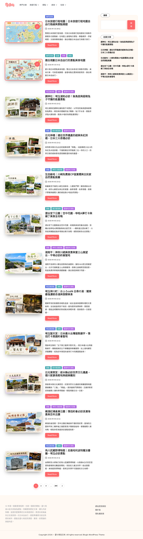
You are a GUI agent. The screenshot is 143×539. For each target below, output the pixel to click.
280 (56, 486)
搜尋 (105, 15)
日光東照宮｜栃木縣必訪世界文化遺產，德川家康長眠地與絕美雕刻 (67, 374)
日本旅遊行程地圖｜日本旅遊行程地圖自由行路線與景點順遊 (67, 23)
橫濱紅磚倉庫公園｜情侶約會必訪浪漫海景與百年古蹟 (67, 413)
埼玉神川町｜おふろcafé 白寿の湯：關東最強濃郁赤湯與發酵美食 (68, 293)
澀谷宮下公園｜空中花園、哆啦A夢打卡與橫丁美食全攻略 (68, 215)
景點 (63, 56)
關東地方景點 (69, 92)
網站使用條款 (100, 506)
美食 (70, 56)
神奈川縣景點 (57, 170)
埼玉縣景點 (50, 92)
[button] (62, 486)
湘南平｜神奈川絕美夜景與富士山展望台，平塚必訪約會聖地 (66, 254)
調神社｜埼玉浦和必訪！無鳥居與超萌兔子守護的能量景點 (67, 98)
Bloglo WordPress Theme (93, 535)
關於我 (98, 510)
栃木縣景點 (56, 131)
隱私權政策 (99, 514)
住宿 (57, 56)
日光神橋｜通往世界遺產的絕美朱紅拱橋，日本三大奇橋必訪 (66, 137)
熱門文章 (49, 17)
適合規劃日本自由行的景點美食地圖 (65, 60)
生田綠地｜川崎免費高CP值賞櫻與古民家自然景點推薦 (68, 176)
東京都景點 (56, 209)
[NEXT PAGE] (62, 486)
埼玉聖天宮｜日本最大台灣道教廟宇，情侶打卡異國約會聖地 (67, 335)
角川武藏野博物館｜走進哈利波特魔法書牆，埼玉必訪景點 (67, 452)
